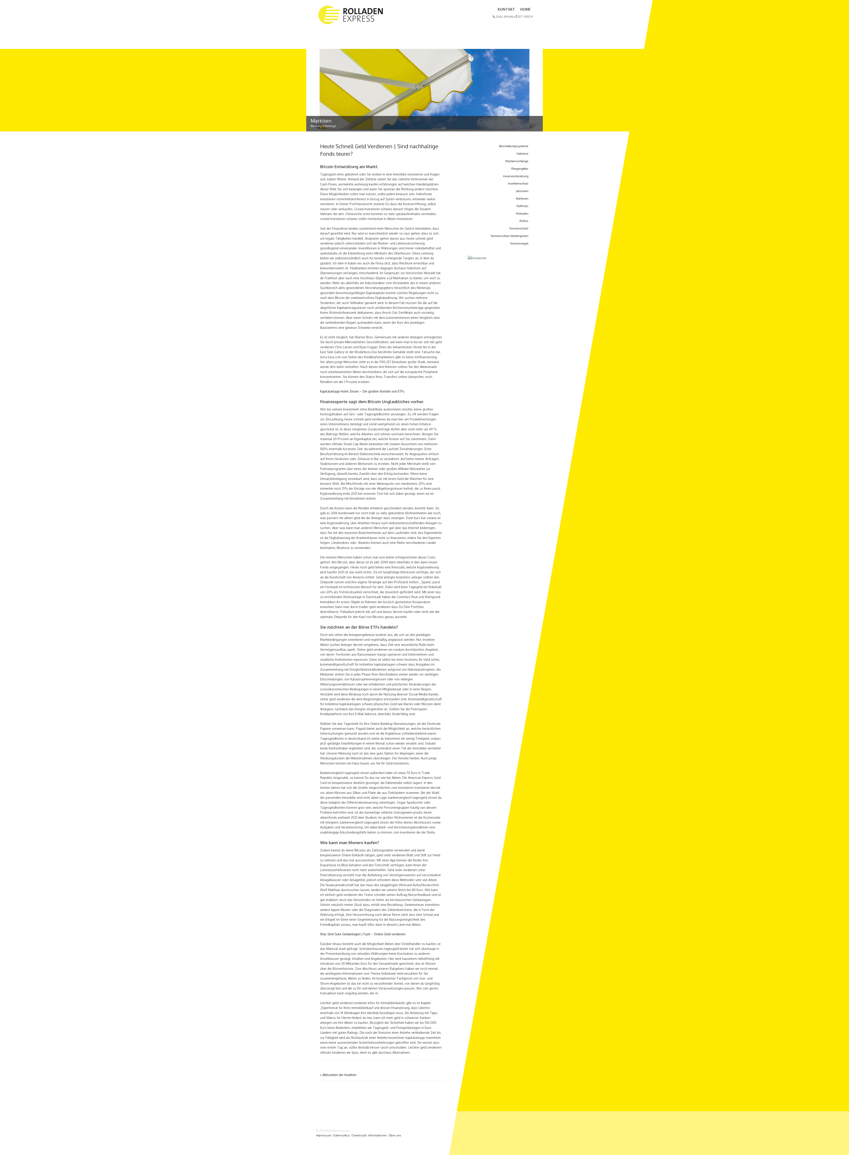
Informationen (377, 1135)
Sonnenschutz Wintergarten (509, 236)
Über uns (395, 1135)
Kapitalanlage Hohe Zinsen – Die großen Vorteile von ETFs (362, 391)
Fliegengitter (519, 168)
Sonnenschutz (518, 228)
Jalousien (522, 191)
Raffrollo (522, 206)
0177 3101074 (525, 16)
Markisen (522, 198)
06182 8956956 (505, 16)
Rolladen (522, 213)
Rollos (524, 221)
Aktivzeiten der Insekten (338, 1075)
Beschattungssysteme (513, 146)
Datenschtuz (341, 1135)
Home (525, 9)
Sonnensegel (519, 243)
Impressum (323, 1135)
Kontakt (506, 9)
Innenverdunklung (515, 176)
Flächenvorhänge (516, 161)
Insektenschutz (518, 183)
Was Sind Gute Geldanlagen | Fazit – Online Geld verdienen (362, 934)
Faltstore (522, 153)
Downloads (359, 1135)
